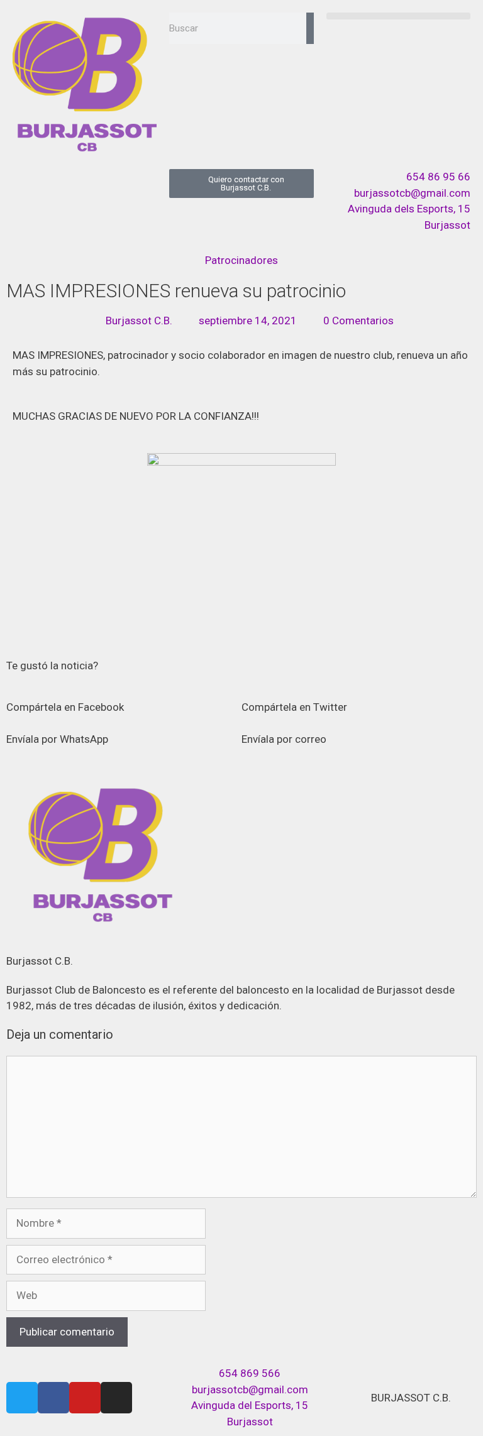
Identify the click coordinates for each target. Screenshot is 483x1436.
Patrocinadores (241, 260)
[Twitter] (22, 1397)
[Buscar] (309, 28)
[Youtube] (85, 1397)
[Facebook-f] (53, 1397)
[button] (398, 16)
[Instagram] (116, 1397)
